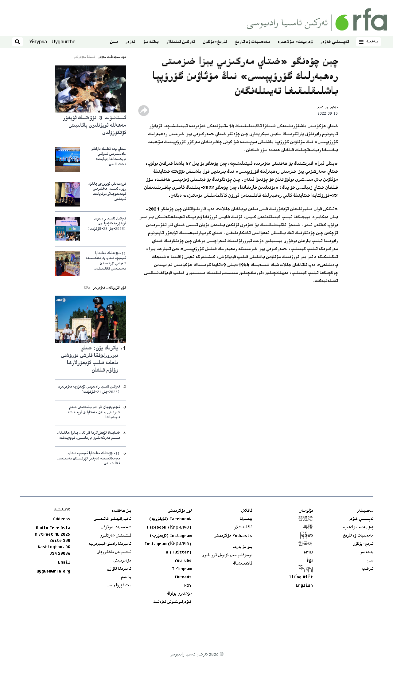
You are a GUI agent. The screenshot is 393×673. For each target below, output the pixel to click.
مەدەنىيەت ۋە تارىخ (252, 42)
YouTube (183, 561)
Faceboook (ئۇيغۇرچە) (170, 519)
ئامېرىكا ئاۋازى (119, 569)
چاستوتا (246, 519)
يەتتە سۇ (150, 42)
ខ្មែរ (310, 561)
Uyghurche (64, 41)
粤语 (308, 528)
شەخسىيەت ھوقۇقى (116, 528)
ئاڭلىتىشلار (243, 528)
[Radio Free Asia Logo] (317, 19)
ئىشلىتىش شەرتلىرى (115, 536)
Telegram (182, 569)
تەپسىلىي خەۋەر (334, 42)
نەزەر (130, 42)
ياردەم (126, 577)
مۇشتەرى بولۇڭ (179, 594)
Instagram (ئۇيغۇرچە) (171, 536)
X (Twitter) (179, 552)
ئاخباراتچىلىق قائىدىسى (112, 519)
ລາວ (308, 552)
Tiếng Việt (301, 577)
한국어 (305, 544)
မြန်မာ (306, 536)
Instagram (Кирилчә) (168, 544)
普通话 (305, 519)
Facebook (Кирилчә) (169, 528)
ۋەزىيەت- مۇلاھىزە (295, 42)
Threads (183, 577)
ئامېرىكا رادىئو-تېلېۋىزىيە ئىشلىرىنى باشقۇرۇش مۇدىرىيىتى (110, 552)
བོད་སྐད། (306, 569)
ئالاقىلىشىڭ (242, 564)
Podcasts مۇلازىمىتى (233, 536)
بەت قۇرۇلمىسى (119, 586)
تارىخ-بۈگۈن (215, 42)
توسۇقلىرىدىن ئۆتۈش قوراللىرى (227, 556)
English (304, 586)
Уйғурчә (38, 41)
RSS (188, 586)
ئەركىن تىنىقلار (180, 42)
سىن (114, 42)
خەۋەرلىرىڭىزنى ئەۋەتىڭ (172, 602)
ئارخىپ (367, 569)
